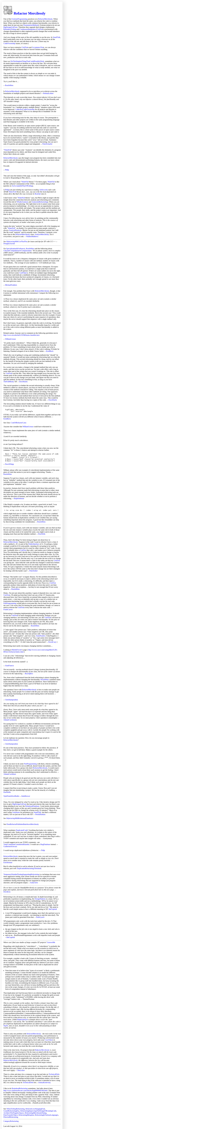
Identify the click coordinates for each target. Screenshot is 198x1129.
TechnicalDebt (54, 1074)
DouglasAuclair (9, 244)
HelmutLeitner (48, 93)
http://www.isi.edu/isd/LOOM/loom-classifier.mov (21, 335)
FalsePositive (40, 636)
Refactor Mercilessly (29, 13)
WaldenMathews (32, 236)
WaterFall (7, 150)
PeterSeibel (33, 571)
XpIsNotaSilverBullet (11, 796)
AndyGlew (34, 883)
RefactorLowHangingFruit (35, 1109)
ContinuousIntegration (28, 29)
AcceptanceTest (37, 47)
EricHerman (7, 862)
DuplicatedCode (22, 830)
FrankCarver (8, 609)
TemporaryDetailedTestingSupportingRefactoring (21, 874)
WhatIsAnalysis (22, 202)
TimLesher (21, 1070)
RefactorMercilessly (45, 19)
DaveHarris (23, 382)
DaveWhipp (9, 464)
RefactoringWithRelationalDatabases (19, 818)
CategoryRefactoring (11, 1121)
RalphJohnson (19, 498)
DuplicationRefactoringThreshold (29, 868)
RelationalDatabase (32, 806)
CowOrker (48, 1040)
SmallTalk (56, 37)
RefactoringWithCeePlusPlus (16, 241)
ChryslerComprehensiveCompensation (17, 251)
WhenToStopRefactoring (16, 1109)
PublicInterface (33, 544)
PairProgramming (9, 603)
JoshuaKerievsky (44, 1082)
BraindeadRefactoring (20, 1088)
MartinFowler (17, 650)
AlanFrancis (9, 666)
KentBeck (49, 351)
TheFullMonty (8, 382)
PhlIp (7, 170)
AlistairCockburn (9, 720)
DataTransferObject (10, 1115)
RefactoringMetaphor (26, 1115)
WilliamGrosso (10, 339)
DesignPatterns (40, 899)
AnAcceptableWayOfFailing (22, 186)
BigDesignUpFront (10, 27)
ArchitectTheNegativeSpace (13, 1113)
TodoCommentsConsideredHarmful (16, 844)
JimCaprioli (52, 909)
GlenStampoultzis (11, 700)
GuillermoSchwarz (10, 846)
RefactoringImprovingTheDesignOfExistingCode (38, 1111)
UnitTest (40, 29)
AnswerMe (51, 942)
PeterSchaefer (47, 144)
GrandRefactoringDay (11, 1111)
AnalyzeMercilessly (42, 234)
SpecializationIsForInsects (15, 249)
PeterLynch (40, 917)
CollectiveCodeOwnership (24, 109)
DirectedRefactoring (10, 1117)
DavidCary (52, 642)
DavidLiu (6, 892)
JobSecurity (43, 190)
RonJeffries (9, 85)
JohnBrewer (25, 796)
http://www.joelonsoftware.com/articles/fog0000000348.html (25, 1090)
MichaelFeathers (11, 285)
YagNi (5, 1026)
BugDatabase (45, 844)
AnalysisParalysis (15, 230)
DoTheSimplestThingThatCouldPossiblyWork (27, 61)
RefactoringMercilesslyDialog (35, 1113)
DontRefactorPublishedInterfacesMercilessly (23, 824)
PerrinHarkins (40, 814)
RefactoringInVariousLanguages (46, 1115)
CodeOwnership (9, 43)
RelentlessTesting (9, 29)
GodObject (23, 273)
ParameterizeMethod (30, 25)
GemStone (16, 812)
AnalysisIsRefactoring (40, 202)
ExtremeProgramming (20, 19)
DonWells (41, 534)
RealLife (38, 194)
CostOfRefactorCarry (18, 423)
